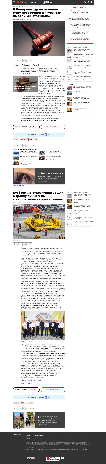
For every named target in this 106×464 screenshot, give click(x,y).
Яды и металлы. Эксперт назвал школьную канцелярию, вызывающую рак (82, 50)
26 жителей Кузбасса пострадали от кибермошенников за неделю (80, 38)
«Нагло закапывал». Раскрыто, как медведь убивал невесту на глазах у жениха (83, 212)
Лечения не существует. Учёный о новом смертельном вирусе (82, 195)
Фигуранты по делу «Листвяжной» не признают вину (29, 157)
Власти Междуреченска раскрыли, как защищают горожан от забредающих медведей (80, 32)
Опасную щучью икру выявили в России (81, 109)
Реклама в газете (48, 434)
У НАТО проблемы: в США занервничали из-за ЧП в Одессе (81, 92)
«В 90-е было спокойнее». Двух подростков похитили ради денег (82, 66)
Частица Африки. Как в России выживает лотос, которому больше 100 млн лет (83, 217)
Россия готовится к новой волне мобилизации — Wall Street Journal (82, 87)
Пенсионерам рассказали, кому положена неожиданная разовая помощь (81, 104)
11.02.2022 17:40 (16, 6)
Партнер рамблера (40, 457)
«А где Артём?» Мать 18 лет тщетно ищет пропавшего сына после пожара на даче (83, 61)
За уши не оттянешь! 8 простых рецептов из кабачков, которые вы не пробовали (83, 201)
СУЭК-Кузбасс (16, 240)
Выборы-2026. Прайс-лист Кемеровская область (67, 434)
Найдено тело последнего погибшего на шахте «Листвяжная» (27, 163)
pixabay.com (16, 57)
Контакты (28, 434)
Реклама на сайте (37, 434)
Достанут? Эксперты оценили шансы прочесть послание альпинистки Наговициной (83, 223)
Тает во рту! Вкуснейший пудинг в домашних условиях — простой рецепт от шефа (82, 206)
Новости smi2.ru (18, 185)
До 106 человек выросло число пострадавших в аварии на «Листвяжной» (54, 158)
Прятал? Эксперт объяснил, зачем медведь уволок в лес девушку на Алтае (82, 72)
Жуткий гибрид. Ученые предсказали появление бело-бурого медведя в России (83, 56)
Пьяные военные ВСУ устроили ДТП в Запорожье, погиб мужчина (80, 19)
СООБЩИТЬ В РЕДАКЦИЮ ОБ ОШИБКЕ (35, 435)
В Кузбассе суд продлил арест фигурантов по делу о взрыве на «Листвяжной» (28, 153)
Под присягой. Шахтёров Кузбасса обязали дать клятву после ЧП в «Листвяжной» (54, 153)
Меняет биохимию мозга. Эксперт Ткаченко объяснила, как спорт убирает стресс (79, 26)
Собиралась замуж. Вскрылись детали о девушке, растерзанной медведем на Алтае (82, 78)
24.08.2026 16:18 (17, 190)
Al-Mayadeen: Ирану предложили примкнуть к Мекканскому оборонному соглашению (80, 12)
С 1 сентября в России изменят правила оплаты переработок (81, 98)
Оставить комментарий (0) (53, 126)
